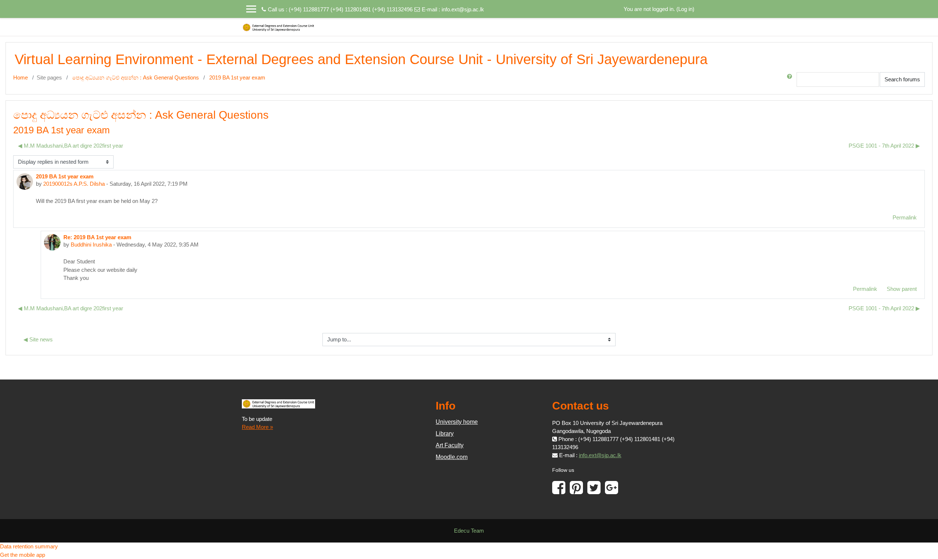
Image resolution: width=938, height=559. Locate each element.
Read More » (257, 427)
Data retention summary (29, 546)
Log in (685, 9)
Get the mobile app (22, 555)
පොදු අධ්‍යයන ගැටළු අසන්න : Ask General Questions (135, 77)
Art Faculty (450, 445)
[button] (791, 79)
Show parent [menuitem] (902, 289)
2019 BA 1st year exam (237, 77)
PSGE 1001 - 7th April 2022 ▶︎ (884, 145)
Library (445, 433)
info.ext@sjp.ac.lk (463, 9)
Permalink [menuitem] (905, 217)
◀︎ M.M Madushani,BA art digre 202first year (70, 145)
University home (457, 422)
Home (20, 77)
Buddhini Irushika (91, 244)
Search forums (902, 79)
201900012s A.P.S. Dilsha (74, 184)
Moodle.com (452, 457)
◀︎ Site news (38, 339)
